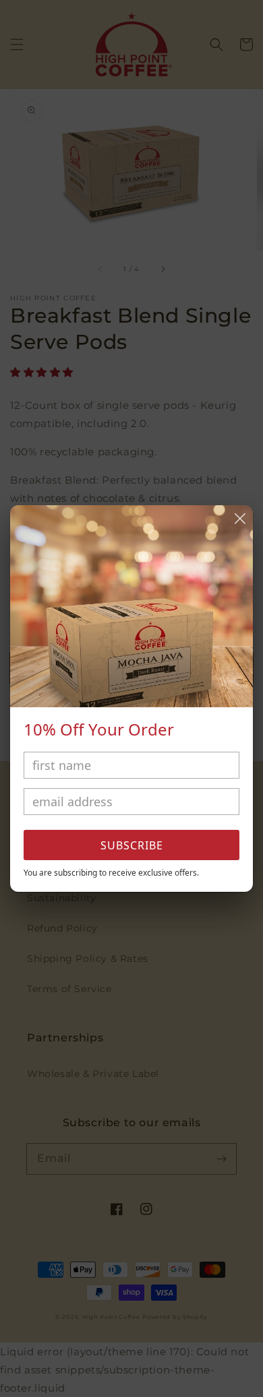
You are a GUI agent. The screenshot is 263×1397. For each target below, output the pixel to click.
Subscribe (131, 845)
